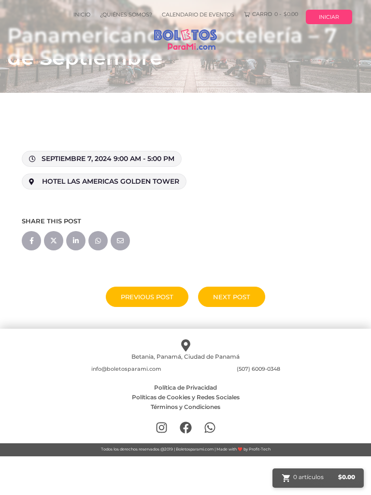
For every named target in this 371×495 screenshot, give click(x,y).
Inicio (81, 14)
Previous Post (147, 297)
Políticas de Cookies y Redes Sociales (186, 397)
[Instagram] (162, 428)
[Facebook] (186, 428)
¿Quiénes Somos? (126, 14)
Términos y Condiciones (185, 406)
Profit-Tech (260, 449)
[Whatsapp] (210, 428)
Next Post (231, 297)
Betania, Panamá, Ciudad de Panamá (185, 356)
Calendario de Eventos (198, 14)
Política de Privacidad (185, 387)
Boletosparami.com (195, 449)
